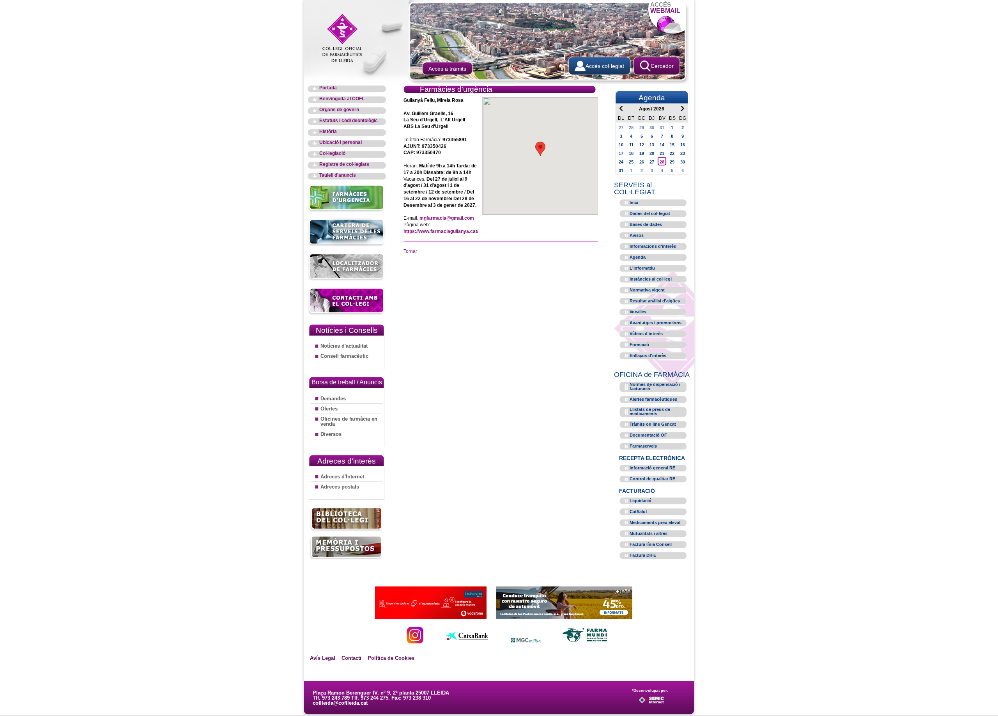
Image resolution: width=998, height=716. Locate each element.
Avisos (637, 235)
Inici (634, 202)
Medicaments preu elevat (655, 522)
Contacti (351, 658)
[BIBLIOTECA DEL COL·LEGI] (346, 519)
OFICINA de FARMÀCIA (652, 374)
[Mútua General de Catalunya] (526, 641)
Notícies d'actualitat (344, 345)
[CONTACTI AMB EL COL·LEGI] (346, 314)
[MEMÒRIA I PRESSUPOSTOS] (346, 547)
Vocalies (638, 311)
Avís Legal (322, 658)
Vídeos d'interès (646, 333)
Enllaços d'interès (648, 355)
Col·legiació (332, 153)
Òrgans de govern (339, 109)
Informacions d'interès (653, 246)
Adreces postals (339, 486)
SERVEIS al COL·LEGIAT (634, 188)
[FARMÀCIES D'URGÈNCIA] (346, 211)
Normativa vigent (647, 290)
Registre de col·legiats (344, 164)
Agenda (638, 257)
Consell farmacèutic (344, 356)
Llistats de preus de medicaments (650, 411)
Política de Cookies (391, 658)
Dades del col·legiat (650, 213)
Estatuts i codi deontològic (348, 120)
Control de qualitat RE (652, 478)
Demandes (333, 398)
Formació (639, 344)
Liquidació (640, 500)
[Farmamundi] (585, 641)
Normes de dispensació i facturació (655, 386)
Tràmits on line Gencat (653, 424)
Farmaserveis (643, 446)
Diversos (331, 434)
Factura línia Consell (651, 544)
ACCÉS (665, 7)
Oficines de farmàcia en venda (348, 421)
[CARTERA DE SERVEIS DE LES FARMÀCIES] (346, 245)
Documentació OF (648, 435)
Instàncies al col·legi (651, 279)
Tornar (410, 251)
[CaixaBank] (467, 641)
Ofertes (329, 408)
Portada (328, 88)
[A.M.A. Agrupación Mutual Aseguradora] (564, 616)
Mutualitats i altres (648, 533)
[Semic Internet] (664, 703)
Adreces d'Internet (342, 476)
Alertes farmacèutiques (653, 399)
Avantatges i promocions (655, 322)
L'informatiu (642, 268)
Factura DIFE (643, 555)
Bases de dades (646, 224)
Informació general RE (652, 467)
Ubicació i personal (340, 142)
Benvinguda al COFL (342, 98)
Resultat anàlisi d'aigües (655, 300)
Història (328, 131)
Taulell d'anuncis (337, 175)
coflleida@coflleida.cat (340, 703)
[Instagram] (415, 641)
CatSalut (638, 511)
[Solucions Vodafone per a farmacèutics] (431, 616)
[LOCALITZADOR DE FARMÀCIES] (346, 279)
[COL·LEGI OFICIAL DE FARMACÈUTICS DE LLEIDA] (346, 37)
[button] (540, 149)
